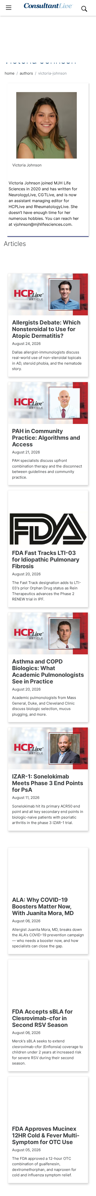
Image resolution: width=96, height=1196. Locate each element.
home (10, 73)
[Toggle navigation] (8, 7)
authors (26, 73)
